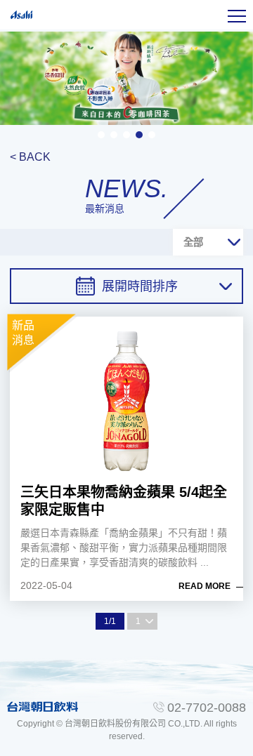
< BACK (30, 157)
